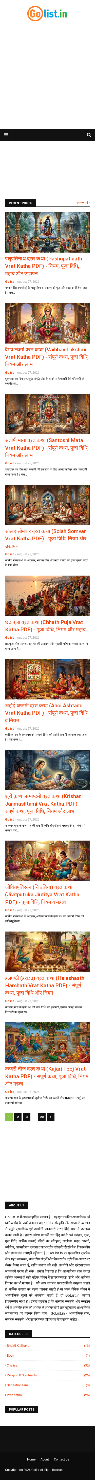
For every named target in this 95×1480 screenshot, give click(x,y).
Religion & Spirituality (48, 1375)
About (45, 1459)
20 (42, 1117)
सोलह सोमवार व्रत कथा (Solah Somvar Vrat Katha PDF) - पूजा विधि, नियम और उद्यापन (45, 538)
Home (31, 1459)
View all (82, 203)
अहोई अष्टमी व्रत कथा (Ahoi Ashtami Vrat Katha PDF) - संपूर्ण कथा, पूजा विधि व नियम (46, 713)
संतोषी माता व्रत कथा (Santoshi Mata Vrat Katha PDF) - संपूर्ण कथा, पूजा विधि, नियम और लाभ (47, 447)
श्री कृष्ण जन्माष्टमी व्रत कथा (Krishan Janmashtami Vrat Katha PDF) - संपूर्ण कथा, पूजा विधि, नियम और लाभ (43, 803)
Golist (9, 281)
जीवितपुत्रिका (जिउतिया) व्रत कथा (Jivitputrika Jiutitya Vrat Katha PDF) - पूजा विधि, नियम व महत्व (42, 894)
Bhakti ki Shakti (48, 1346)
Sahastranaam (48, 1385)
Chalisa (48, 1365)
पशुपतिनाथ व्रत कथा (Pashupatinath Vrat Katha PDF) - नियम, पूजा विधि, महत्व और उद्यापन (43, 266)
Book (48, 1355)
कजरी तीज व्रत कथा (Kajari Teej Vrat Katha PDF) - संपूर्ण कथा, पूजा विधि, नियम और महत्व (46, 1076)
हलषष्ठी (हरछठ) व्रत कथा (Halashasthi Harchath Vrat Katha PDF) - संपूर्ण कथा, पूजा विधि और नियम (45, 985)
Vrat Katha (48, 1395)
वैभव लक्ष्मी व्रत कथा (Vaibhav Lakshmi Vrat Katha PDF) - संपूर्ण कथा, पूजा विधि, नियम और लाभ (47, 357)
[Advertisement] (47, 75)
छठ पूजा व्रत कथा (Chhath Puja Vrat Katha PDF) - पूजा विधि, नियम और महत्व (45, 626)
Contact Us (61, 1459)
